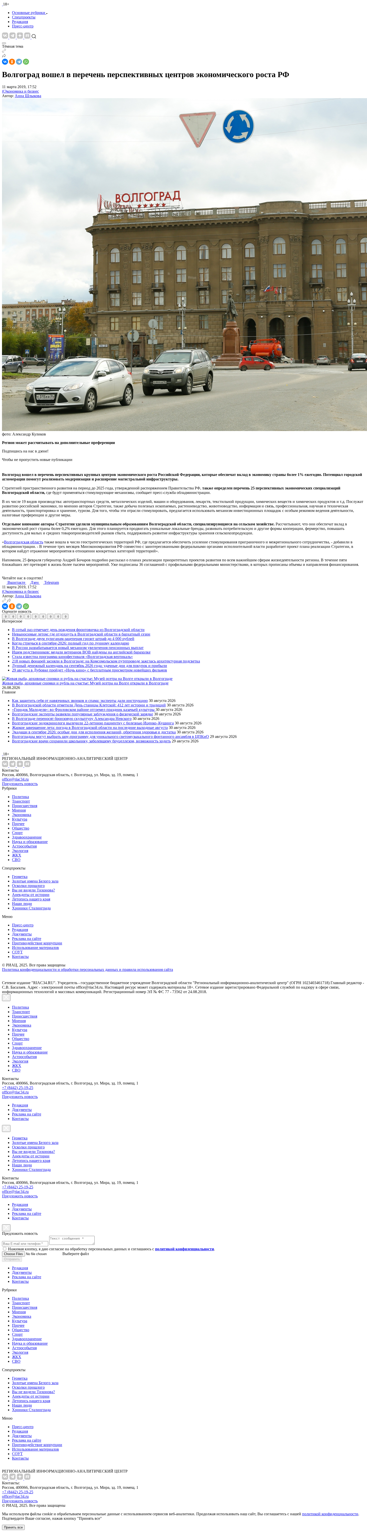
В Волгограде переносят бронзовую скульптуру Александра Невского (72, 718)
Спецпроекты (23, 17)
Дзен (35, 582)
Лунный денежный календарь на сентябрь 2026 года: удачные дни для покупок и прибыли (89, 665)
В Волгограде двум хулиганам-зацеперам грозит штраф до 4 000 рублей (73, 639)
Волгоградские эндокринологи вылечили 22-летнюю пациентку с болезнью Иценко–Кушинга (93, 723)
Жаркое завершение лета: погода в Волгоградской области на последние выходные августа (90, 727)
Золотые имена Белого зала (35, 881)
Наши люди (22, 903)
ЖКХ (16, 855)
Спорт (17, 833)
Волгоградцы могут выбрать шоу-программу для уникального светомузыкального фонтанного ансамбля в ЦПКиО (110, 736)
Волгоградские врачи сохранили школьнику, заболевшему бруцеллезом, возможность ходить (91, 741)
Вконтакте (16, 582)
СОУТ (17, 952)
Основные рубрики (28, 12)
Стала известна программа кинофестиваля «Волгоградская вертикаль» (72, 657)
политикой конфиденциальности (330, 1514)
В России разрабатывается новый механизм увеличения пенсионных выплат (78, 648)
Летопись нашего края (31, 899)
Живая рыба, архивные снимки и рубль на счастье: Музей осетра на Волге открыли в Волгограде (85, 683)
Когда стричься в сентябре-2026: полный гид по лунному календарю (70, 643)
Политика (20, 797)
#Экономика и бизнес (20, 91)
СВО (16, 860)
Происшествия (24, 806)
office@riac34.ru (15, 779)
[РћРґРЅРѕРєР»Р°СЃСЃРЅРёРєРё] (12, 62)
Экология (20, 851)
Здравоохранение (27, 837)
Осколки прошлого (28, 885)
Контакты (20, 956)
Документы (22, 934)
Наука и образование (30, 842)
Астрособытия (24, 846)
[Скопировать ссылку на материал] (4, 51)
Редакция (20, 21)
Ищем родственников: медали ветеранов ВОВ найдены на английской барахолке (81, 652)
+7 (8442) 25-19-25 (17, 1088)
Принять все (13, 1527)
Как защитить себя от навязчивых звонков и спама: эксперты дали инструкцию (80, 700)
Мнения (19, 810)
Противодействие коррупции (37, 943)
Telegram (51, 582)
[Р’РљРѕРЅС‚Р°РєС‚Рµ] (5, 62)
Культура (19, 819)
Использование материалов (35, 947)
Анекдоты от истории (30, 894)
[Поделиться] (4, 56)
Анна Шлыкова (28, 96)
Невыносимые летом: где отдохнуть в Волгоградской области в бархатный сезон (81, 634)
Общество (20, 828)
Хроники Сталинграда (31, 908)
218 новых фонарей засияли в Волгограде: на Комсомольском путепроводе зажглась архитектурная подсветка (106, 661)
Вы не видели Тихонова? (33, 890)
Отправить (12, 1259)
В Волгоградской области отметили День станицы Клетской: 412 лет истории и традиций (89, 705)
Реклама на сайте (26, 938)
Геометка (19, 877)
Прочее (18, 824)
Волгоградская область (23, 542)
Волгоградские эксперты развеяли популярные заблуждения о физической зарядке (82, 714)
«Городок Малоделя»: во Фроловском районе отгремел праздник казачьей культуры (84, 709)
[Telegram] (19, 62)
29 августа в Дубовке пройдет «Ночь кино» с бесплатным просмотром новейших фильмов (89, 670)
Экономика (21, 815)
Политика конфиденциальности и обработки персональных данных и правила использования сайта (87, 969)
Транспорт (21, 801)
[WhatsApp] (26, 62)
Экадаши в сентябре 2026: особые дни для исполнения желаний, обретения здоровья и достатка (94, 732)
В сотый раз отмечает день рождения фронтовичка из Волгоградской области (78, 630)
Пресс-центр (22, 26)
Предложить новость (20, 784)
